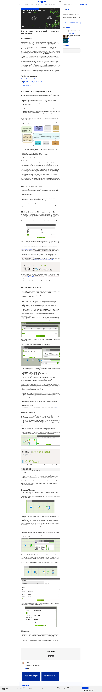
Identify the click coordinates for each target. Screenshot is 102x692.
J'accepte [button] (85, 687)
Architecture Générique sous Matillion (28, 78)
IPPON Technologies (66, 684)
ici (52, 280)
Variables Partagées (27, 83)
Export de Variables (27, 85)
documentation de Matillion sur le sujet (48, 205)
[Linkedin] (53, 655)
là (56, 407)
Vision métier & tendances (66, 4)
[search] (62, 1)
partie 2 (23, 643)
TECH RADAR (84, 4)
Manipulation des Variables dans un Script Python (32, 81)
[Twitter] (49, 655)
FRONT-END (40, 4)
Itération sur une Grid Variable (29, 82)
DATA (19, 4)
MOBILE (54, 4)
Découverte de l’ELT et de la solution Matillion (29, 53)
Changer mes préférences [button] (88, 690)
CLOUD (32, 4)
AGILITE (35, 4)
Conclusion (23, 87)
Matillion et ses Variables (25, 80)
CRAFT (58, 4)
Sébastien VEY (28, 662)
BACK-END (46, 4)
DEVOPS (50, 4)
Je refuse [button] (91, 687)
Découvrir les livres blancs (71, 22)
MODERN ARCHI (26, 4)
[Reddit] (51, 655)
